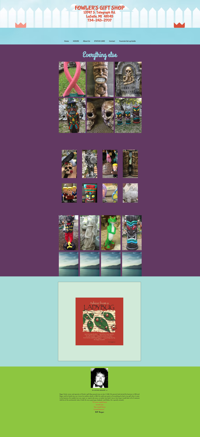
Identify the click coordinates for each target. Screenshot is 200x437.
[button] (72, 79)
